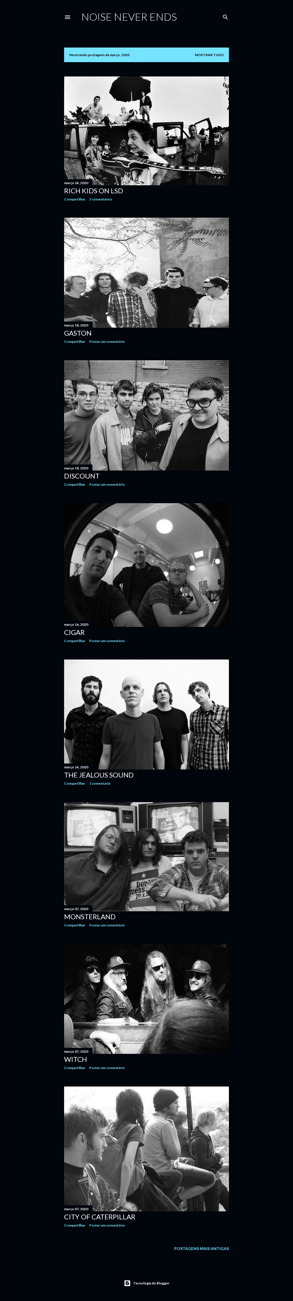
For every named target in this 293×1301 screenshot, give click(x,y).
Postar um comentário (107, 341)
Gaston (78, 333)
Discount (82, 476)
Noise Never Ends (129, 16)
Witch (75, 1059)
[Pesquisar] (225, 15)
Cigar (74, 632)
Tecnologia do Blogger (151, 1283)
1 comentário (99, 783)
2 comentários (100, 199)
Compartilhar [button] (74, 199)
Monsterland (90, 916)
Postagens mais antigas (201, 1248)
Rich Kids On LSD (93, 190)
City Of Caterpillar (99, 1217)
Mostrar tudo (209, 55)
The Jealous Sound (99, 775)
